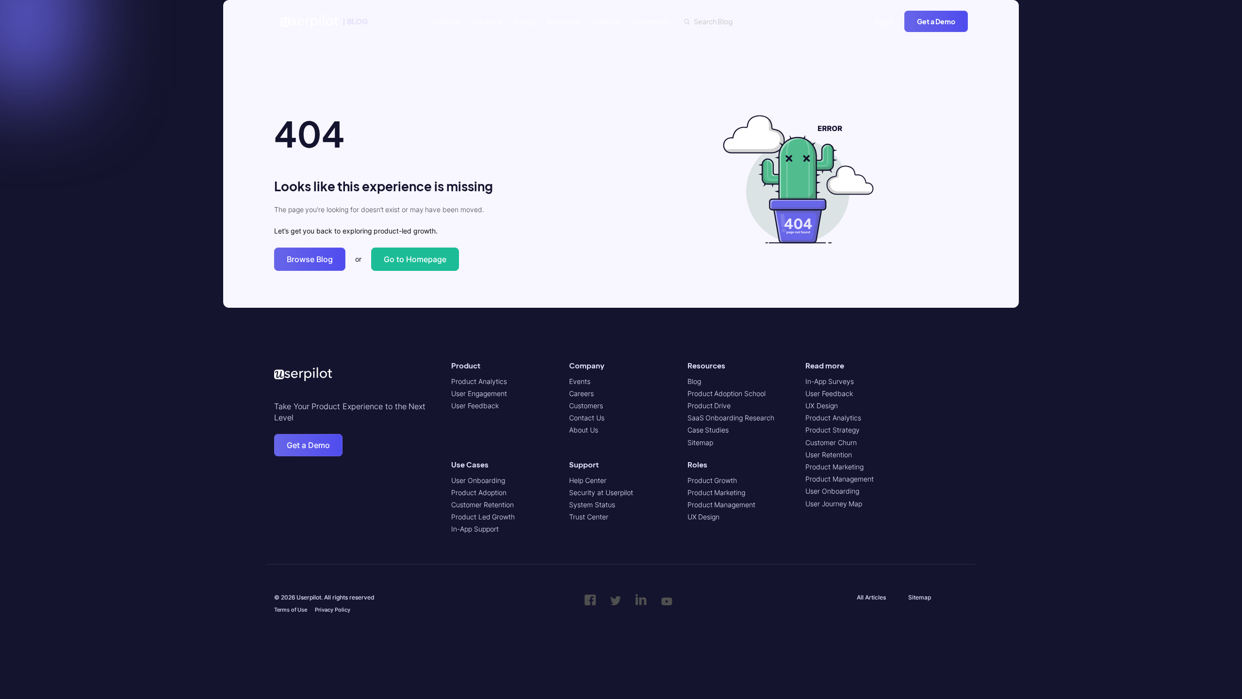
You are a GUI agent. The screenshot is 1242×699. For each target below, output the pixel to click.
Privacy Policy (332, 609)
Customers (651, 21)
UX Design (703, 517)
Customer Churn (831, 442)
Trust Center (588, 517)
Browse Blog (310, 259)
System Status (592, 504)
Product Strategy (832, 430)
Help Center (587, 480)
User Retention (828, 454)
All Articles (871, 597)
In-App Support (475, 529)
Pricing (524, 21)
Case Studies (708, 430)
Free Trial (607, 21)
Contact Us (587, 418)
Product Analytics (479, 381)
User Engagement (479, 393)
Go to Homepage (415, 259)
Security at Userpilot (601, 492)
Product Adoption (479, 492)
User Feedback (475, 405)
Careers (581, 393)
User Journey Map (833, 503)
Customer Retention (482, 504)
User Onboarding (478, 480)
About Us (583, 430)
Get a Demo (936, 21)
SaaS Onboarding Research (730, 418)
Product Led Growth (483, 517)
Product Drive (709, 405)
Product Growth (712, 480)
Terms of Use (290, 609)
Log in (885, 21)
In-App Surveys (829, 381)
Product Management (721, 504)
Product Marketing (716, 492)
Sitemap (700, 442)
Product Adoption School (726, 393)
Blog (694, 381)
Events (579, 381)
